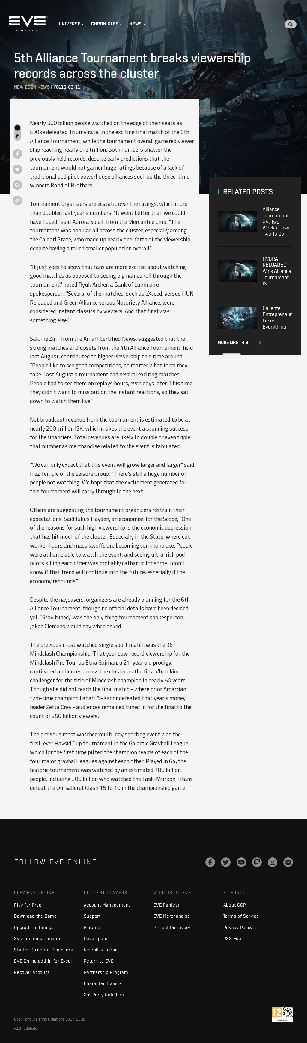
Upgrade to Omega (34, 927)
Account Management (107, 904)
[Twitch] (257, 862)
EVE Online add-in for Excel (43, 960)
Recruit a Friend (101, 949)
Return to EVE (99, 960)
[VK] (288, 862)
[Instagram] (272, 862)
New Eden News (32, 87)
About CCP (234, 904)
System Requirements (37, 938)
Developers (96, 938)
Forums (92, 927)
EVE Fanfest (166, 904)
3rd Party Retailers (104, 994)
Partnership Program (106, 972)
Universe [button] (69, 24)
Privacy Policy (238, 927)
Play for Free (28, 904)
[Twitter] (226, 862)
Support (92, 916)
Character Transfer (104, 983)
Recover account (31, 972)
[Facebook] (210, 862)
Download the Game (35, 916)
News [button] (135, 24)
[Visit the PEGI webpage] (282, 1014)
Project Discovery (172, 927)
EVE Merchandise (172, 916)
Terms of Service (241, 916)
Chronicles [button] (105, 24)
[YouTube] (241, 862)
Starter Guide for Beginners (43, 949)
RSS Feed (233, 938)
